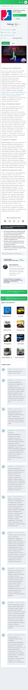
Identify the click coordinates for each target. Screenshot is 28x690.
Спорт (14, 32)
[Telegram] (5, 221)
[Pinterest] (23, 221)
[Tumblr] (18, 221)
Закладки (18, 18)
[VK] (9, 221)
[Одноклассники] (14, 221)
